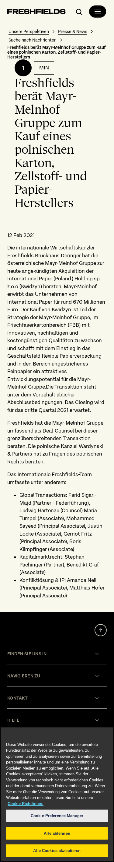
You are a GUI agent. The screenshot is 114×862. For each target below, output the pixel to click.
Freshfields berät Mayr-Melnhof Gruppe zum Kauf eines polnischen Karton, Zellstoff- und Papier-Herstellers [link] (56, 52)
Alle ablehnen (57, 833)
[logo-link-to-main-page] (36, 12)
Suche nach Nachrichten (33, 40)
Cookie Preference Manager (57, 816)
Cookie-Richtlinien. (25, 803)
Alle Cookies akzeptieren (57, 850)
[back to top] (101, 630)
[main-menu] (97, 11)
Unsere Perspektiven (29, 31)
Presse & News (72, 31)
